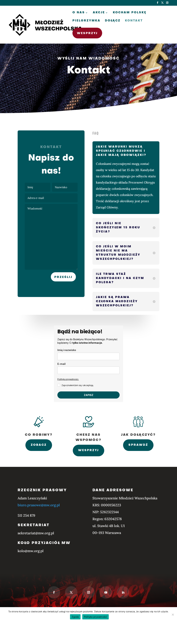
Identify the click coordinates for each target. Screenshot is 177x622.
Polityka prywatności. (68, 379)
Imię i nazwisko (66, 350)
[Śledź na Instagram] (88, 592)
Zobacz (39, 445)
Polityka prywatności (95, 616)
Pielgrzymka (86, 21)
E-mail (61, 363)
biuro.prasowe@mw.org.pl (39, 505)
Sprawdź (138, 445)
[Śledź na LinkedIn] (123, 592)
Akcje (99, 12)
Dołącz (112, 21)
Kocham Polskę (129, 12)
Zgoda (75, 616)
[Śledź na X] (71, 592)
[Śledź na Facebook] (54, 592)
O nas (78, 12)
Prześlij (63, 277)
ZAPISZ (88, 395)
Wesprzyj (87, 33)
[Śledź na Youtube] (106, 592)
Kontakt (134, 21)
